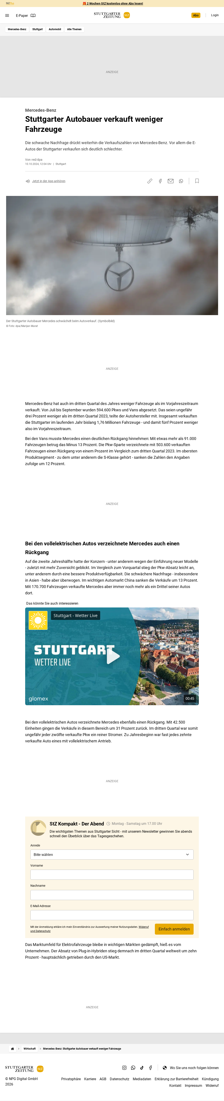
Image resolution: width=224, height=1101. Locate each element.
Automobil (55, 29)
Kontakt (175, 1086)
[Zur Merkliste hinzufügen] (196, 181)
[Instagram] (124, 1067)
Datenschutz (119, 1079)
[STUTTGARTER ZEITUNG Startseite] (112, 15)
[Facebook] (150, 1067)
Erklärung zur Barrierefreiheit (176, 1079)
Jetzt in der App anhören (48, 181)
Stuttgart (37, 29)
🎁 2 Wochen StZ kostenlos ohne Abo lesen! (112, 3)
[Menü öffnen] (7, 15)
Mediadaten (142, 1079)
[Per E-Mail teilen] (170, 181)
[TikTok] (141, 1067)
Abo (196, 15)
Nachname (37, 885)
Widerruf (212, 1086)
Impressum (193, 1086)
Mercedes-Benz (17, 29)
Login (215, 15)
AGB (103, 1079)
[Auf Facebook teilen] (160, 181)
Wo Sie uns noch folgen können (194, 1068)
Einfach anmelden (174, 929)
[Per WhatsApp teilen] (181, 181)
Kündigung (210, 1079)
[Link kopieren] (149, 181)
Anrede (35, 845)
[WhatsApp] (133, 1067)
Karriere (90, 1079)
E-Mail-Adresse (40, 906)
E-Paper (22, 16)
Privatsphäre (71, 1079)
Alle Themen (74, 29)
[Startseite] (12, 1049)
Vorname (36, 865)
